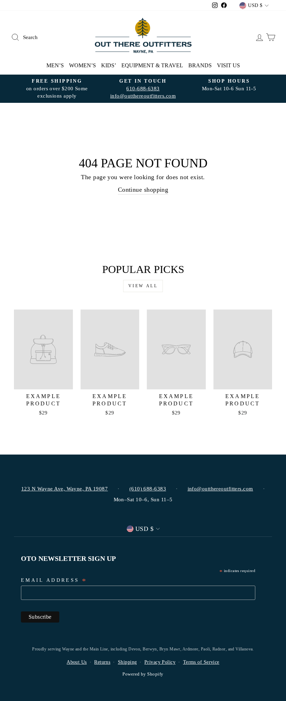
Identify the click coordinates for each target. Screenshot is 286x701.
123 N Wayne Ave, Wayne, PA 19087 (64, 489)
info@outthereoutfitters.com (143, 96)
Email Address (54, 581)
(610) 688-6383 (147, 489)
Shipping (127, 662)
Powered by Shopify (142, 674)
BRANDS (200, 65)
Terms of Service (201, 662)
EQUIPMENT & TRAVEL (152, 65)
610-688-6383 (142, 88)
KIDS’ (108, 65)
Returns (102, 662)
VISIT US (228, 65)
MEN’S (55, 65)
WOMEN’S (82, 65)
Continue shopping (143, 189)
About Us (77, 662)
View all (143, 285)
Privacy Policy (159, 662)
